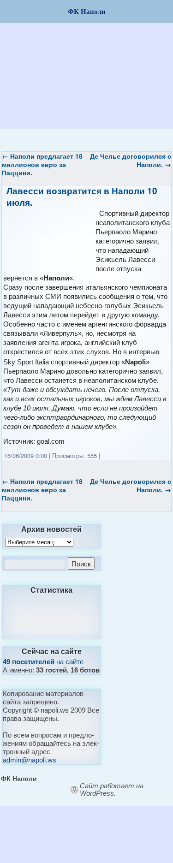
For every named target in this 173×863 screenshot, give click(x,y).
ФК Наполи (19, 778)
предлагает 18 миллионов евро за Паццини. (42, 164)
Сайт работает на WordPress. (111, 789)
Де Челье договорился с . (130, 160)
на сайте (43, 662)
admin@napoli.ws (29, 760)
